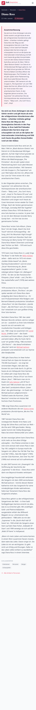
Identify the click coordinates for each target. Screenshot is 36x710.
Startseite (4, 10)
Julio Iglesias (14, 382)
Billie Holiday (28, 256)
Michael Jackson (23, 347)
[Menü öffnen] (33, 3)
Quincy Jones (29, 409)
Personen (13, 10)
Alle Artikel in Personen (12, 573)
